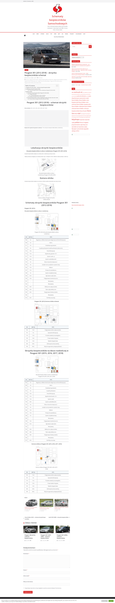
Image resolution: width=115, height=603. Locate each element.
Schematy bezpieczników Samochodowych (57, 20)
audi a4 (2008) (84, 92)
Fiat (51, 33)
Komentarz (26, 553)
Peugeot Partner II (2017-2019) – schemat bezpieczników (46, 508)
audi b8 (87, 96)
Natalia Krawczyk (28, 77)
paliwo (77, 122)
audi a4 (79, 92)
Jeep (59, 33)
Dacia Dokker (75, 100)
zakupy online (75, 131)
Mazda (66, 33)
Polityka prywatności (59, 36)
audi (75, 92)
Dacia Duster (83, 111)
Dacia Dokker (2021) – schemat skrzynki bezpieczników (35, 518)
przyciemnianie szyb (77, 124)
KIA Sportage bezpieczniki (80, 115)
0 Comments (40, 77)
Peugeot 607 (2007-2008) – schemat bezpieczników (46, 536)
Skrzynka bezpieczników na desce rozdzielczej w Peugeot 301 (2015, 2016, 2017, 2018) (43, 97)
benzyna (77, 98)
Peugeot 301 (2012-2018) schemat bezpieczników (33, 82)
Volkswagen (78, 33)
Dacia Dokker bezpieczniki (84, 104)
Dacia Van (27, 79)
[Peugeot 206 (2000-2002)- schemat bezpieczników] (61, 503)
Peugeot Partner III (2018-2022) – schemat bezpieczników (31, 508)
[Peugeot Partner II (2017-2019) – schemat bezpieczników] (46, 503)
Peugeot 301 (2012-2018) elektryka (44, 81)
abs (73, 92)
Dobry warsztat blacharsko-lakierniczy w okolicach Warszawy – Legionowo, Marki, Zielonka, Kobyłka (82, 70)
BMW (38, 33)
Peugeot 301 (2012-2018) (34, 79)
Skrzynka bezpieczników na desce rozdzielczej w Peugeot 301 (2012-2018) (42, 90)
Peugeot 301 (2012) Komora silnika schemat (37, 96)
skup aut (85, 124)
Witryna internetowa (28, 581)
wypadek (86, 129)
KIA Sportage (82, 113)
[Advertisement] (47, 118)
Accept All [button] (111, 600)
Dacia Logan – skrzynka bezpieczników (83, 84)
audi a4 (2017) (89, 92)
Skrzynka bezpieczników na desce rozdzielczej (38, 95)
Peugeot (72, 33)
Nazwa (25, 570)
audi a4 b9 (73, 94)
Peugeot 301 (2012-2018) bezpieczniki (31, 81)
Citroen (42, 33)
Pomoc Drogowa (84, 122)
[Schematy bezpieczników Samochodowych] (24, 35)
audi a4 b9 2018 (82, 94)
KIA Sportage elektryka (87, 115)
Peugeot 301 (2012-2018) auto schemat (60, 79)
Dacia (47, 33)
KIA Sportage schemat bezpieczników (84, 117)
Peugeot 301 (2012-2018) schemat (56, 81)
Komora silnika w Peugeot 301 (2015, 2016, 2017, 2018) (39, 98)
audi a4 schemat (81, 96)
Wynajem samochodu (77, 129)
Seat (84, 33)
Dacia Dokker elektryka (78, 106)
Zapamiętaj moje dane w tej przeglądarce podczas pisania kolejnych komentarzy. (43, 588)
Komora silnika (29, 91)
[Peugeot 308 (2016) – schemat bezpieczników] (30, 526)
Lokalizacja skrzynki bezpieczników (33, 89)
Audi (34, 33)
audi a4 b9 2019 (87, 94)
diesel (76, 113)
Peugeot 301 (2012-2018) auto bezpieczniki (46, 79)
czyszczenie (82, 98)
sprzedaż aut (75, 127)
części (87, 98)
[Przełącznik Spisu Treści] (56, 86)
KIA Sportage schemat (75, 117)
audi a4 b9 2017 (77, 94)
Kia (62, 33)
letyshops (75, 119)
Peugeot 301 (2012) (33, 94)
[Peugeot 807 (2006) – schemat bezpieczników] (63, 526)
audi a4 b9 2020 (74, 96)
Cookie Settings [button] (104, 600)
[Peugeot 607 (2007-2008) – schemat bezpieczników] (46, 526)
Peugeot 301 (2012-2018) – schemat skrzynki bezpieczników (38, 87)
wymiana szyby (83, 127)
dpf (79, 113)
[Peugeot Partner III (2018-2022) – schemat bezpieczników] (31, 503)
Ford (55, 33)
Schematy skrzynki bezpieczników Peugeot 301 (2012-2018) (38, 93)
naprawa (82, 119)
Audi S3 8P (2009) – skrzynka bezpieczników (58, 517)
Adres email (26, 576)
